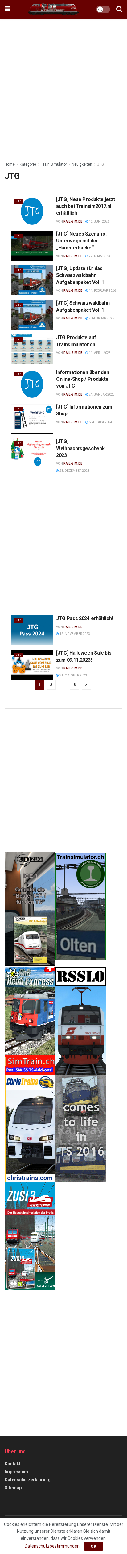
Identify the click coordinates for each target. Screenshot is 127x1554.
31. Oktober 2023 (73, 675)
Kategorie (28, 164)
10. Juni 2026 (98, 221)
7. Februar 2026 (101, 318)
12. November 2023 (74, 633)
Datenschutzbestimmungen (52, 1546)
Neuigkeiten (82, 164)
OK (93, 1546)
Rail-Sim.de (72, 221)
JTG (100, 164)
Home (10, 164)
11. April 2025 (99, 353)
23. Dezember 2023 (74, 470)
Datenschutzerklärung (28, 1479)
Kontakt (13, 1463)
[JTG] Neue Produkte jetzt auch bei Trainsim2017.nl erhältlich (85, 206)
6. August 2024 (100, 422)
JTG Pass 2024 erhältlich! (84, 618)
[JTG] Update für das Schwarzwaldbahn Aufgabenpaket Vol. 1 (80, 275)
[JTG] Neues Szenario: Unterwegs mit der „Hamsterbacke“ (81, 241)
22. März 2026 (99, 256)
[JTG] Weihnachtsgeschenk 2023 (80, 448)
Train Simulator (54, 164)
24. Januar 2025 (101, 394)
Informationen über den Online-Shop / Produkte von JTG (82, 379)
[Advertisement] (63, 88)
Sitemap (13, 1487)
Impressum (16, 1471)
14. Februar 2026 (102, 290)
